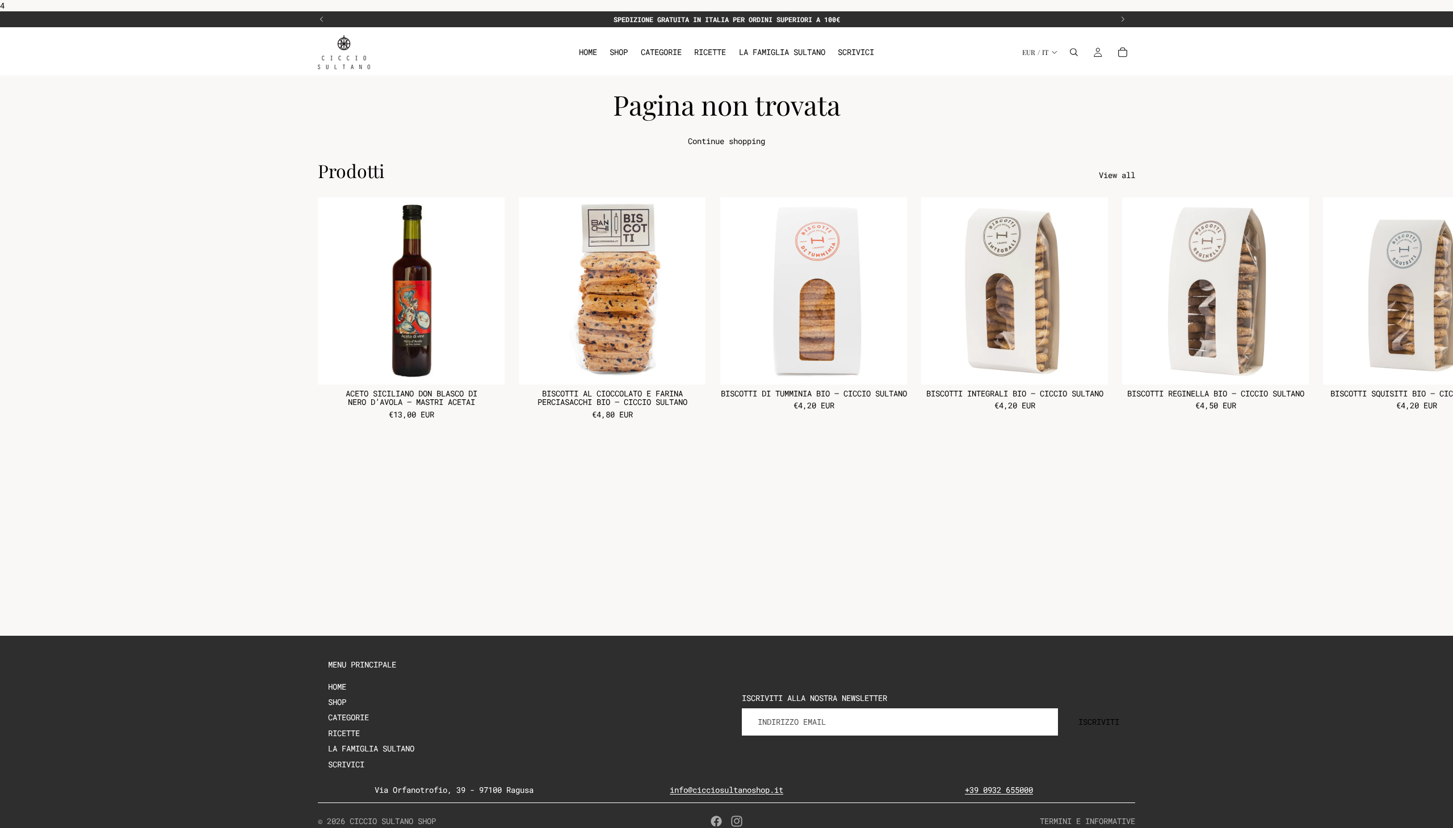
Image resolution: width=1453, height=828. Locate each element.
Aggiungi (496, 367)
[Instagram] (737, 821)
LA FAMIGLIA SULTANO (371, 748)
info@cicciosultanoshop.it (726, 789)
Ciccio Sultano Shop (393, 821)
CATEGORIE (348, 717)
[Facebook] (716, 821)
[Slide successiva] (1122, 19)
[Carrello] (1122, 52)
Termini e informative (1087, 821)
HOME (337, 686)
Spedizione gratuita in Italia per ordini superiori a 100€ (727, 19)
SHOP (337, 701)
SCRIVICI (346, 764)
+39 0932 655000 (999, 789)
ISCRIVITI (1098, 721)
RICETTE (344, 733)
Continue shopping (726, 141)
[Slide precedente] (321, 19)
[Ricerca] (1073, 52)
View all (1117, 175)
